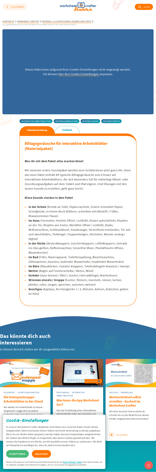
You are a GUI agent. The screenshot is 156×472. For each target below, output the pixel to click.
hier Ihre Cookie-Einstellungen (79, 74)
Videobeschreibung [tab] (37, 130)
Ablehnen (41, 453)
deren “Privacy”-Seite (72, 462)
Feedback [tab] (67, 129)
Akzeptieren (17, 453)
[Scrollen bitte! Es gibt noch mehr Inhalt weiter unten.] (148, 465)
